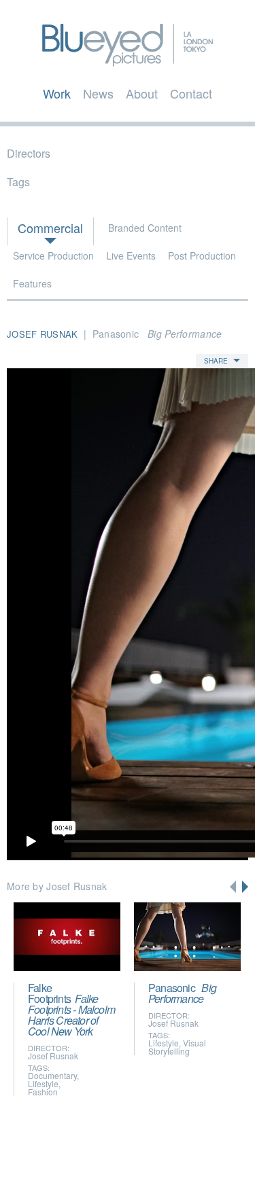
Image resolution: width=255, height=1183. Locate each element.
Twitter (89, 1154)
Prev (233, 887)
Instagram (169, 1154)
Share (216, 361)
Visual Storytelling (177, 1047)
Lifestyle (43, 1083)
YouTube (140, 1154)
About (142, 93)
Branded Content (145, 227)
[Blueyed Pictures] (127, 60)
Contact (191, 93)
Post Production (202, 255)
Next (245, 887)
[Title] (67, 936)
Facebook (116, 1154)
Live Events (131, 255)
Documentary (52, 1075)
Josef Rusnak (53, 1055)
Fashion (43, 1091)
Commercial (50, 227)
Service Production (53, 255)
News (98, 93)
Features (32, 283)
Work (57, 93)
